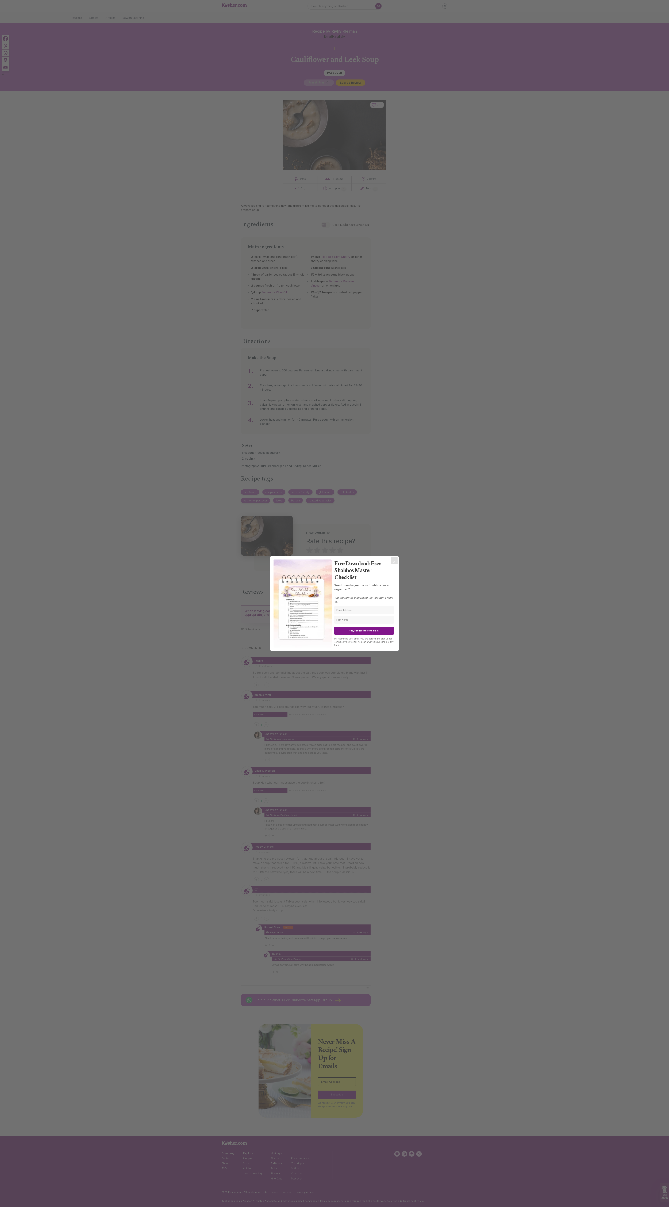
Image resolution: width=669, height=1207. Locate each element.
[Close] (394, 560)
